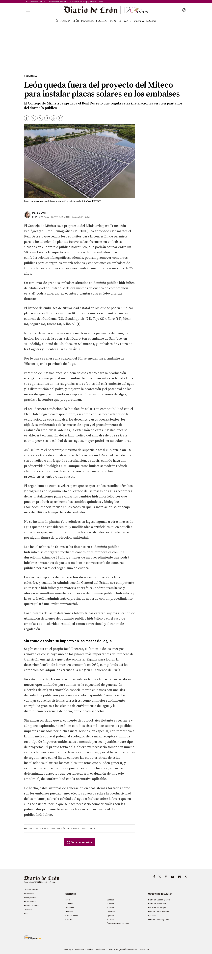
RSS (25, 913)
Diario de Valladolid (157, 904)
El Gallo (110, 920)
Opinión (110, 916)
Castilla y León (72, 916)
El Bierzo (69, 904)
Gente (127, 20)
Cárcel (101, 1)
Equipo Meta (90, 1)
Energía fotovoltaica (68, 828)
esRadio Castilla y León (158, 920)
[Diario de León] (106, 10)
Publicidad (29, 893)
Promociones (30, 901)
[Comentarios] (60, 118)
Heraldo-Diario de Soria (158, 912)
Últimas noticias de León (118, 923)
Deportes (115, 20)
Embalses (33, 828)
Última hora (63, 20)
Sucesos (151, 20)
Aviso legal (68, 949)
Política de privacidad (84, 949)
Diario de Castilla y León (159, 900)
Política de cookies (104, 949)
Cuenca (91, 828)
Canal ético (144, 949)
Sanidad (110, 900)
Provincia (87, 20)
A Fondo (110, 908)
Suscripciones (30, 897)
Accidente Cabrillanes (59, 1)
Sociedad (101, 20)
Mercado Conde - (38, 1)
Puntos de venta (31, 905)
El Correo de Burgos (157, 908)
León (76, 20)
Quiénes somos (31, 889)
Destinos (111, 912)
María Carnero (40, 212)
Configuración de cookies (125, 949)
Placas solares (47, 828)
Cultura (139, 20)
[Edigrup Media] (32, 937)
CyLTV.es (152, 916)
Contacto (28, 909)
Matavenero (77, 1)
